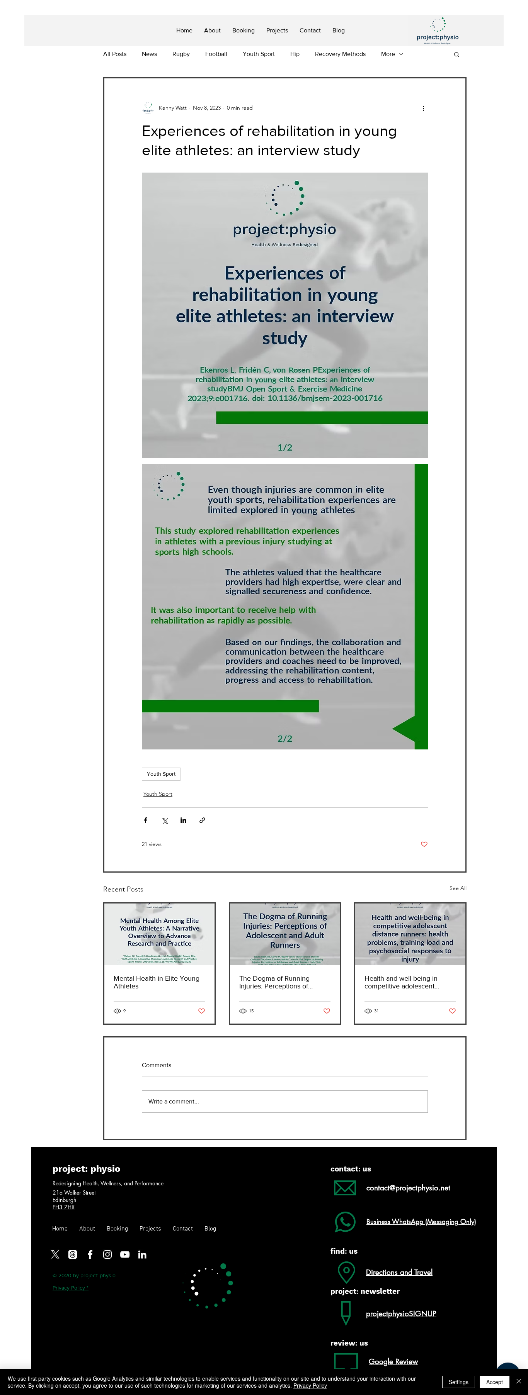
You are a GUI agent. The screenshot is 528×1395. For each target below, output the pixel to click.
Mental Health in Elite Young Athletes (156, 982)
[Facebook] (90, 1254)
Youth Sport (259, 54)
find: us (344, 1251)
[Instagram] (107, 1254)
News (149, 54)
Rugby (181, 54)
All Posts (114, 54)
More (388, 54)
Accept (494, 1382)
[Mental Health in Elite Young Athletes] (159, 934)
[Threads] (72, 1254)
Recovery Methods (340, 54)
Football (216, 54)
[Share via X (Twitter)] (164, 820)
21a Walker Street (75, 1192)
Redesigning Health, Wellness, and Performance (108, 1183)
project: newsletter (365, 1291)
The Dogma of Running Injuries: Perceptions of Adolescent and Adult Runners (274, 982)
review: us (349, 1343)
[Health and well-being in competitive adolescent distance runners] (410, 934)
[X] (55, 1254)
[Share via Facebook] (145, 820)
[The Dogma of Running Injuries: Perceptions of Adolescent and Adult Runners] (285, 934)
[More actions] (423, 107)
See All (458, 888)
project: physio (86, 1168)
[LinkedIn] (142, 1254)
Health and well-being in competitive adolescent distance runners (401, 982)
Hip (295, 54)
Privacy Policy (310, 1385)
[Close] (518, 1382)
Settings (458, 1382)
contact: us (350, 1168)
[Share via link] (202, 820)
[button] (456, 54)
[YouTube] (125, 1254)
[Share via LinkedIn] (183, 820)
